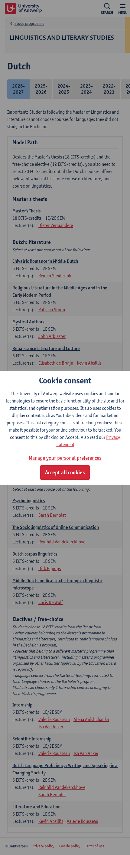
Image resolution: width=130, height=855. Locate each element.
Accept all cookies (65, 472)
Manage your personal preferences (65, 458)
